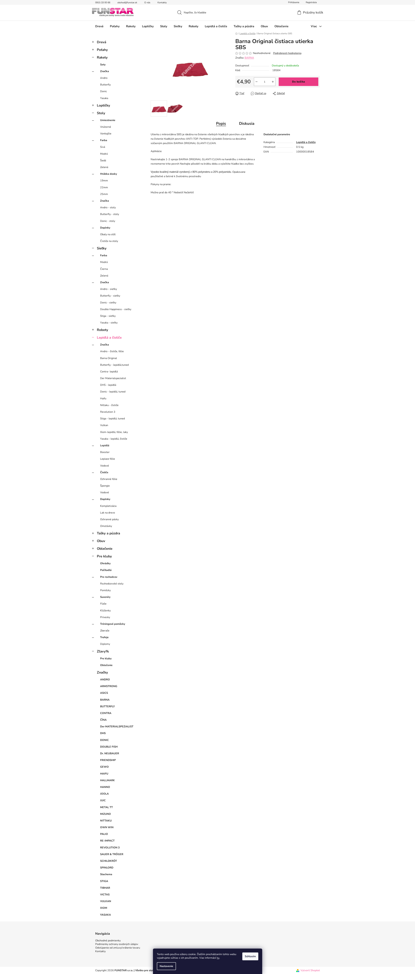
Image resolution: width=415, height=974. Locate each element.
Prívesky (105, 617)
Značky (102, 672)
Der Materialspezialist (113, 378)
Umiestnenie (107, 120)
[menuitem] (99, 26)
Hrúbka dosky (108, 174)
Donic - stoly (107, 221)
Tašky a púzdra (108, 533)
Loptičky (103, 105)
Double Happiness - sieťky (115, 309)
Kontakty (162, 2)
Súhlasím (250, 956)
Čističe (104, 472)
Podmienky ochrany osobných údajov (116, 944)
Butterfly (105, 84)
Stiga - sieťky (108, 316)
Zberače (104, 630)
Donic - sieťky (108, 302)
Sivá (102, 147)
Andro (103, 78)
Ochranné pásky (109, 519)
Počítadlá (106, 570)
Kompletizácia (108, 506)
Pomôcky (105, 590)
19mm (104, 180)
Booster (105, 452)
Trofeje (104, 637)
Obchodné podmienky (108, 940)
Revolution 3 (107, 412)
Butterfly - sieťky (110, 296)
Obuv (101, 541)
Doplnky (105, 228)
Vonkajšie (105, 133)
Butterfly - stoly (109, 214)
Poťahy (102, 49)
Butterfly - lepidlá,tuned (114, 365)
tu (218, 958)
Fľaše (103, 604)
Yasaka (104, 98)
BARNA (249, 58)
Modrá (104, 154)
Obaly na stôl (108, 234)
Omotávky (106, 526)
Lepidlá (104, 445)
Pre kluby (104, 556)
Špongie (105, 486)
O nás (147, 2)
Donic (103, 91)
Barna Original (108, 358)
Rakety (102, 57)
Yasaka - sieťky (109, 322)
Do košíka (298, 82)
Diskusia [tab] (246, 123)
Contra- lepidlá (109, 371)
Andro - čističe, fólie (112, 351)
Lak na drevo (107, 512)
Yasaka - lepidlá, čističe (113, 439)
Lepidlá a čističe (109, 337)
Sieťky (101, 248)
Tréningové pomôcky (112, 624)
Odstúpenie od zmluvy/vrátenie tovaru (117, 948)
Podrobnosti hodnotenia (287, 53)
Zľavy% (103, 651)
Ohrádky (105, 563)
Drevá (101, 42)
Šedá (103, 160)
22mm (104, 187)
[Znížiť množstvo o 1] (256, 82)
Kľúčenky (105, 610)
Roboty (102, 330)
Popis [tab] (221, 123)
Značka (104, 71)
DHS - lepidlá (108, 385)
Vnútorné (105, 127)
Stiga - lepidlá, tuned (112, 418)
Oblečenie (104, 548)
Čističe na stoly (109, 241)
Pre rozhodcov (108, 577)
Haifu (103, 398)
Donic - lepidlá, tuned (112, 391)
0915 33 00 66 (102, 2)
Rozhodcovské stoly (111, 583)
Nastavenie (166, 966)
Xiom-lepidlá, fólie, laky (114, 432)
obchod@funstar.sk (127, 2)
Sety (103, 64)
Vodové (104, 466)
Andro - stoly (108, 207)
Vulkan (104, 425)
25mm (104, 194)
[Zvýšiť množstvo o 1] (272, 82)
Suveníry (105, 597)
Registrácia (311, 2)
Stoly (101, 113)
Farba (103, 140)
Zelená (104, 167)
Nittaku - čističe (109, 405)
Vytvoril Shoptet (310, 970)
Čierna (104, 269)
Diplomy (105, 644)
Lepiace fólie (107, 459)
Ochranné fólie (108, 479)
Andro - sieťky (108, 289)
